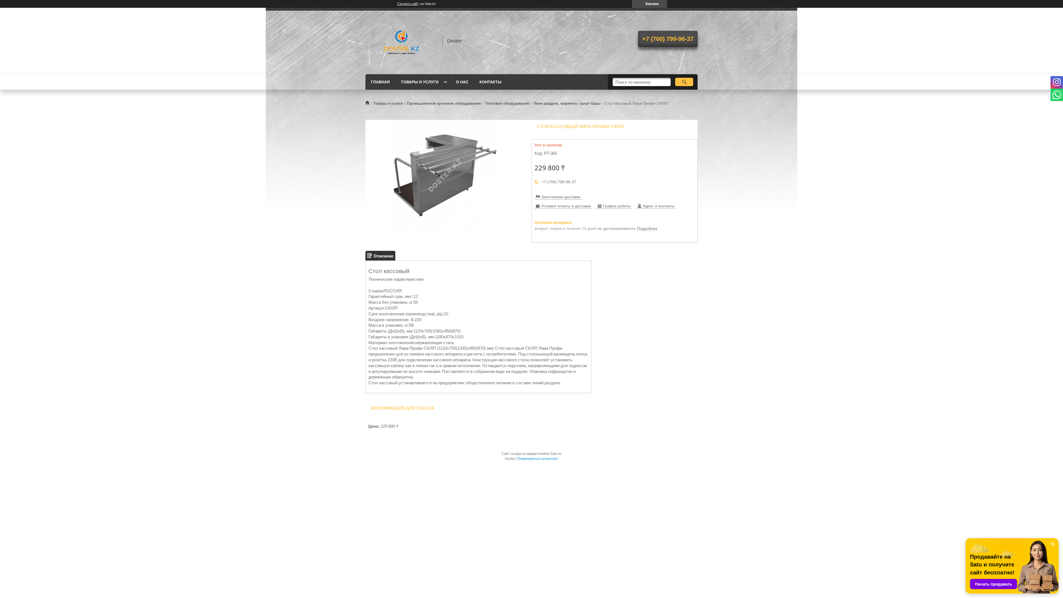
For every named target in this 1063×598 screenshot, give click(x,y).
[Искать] (684, 82)
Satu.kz (555, 454)
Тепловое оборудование (507, 103)
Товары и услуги (419, 82)
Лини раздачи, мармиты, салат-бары (566, 103)
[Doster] (401, 41)
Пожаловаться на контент (537, 459)
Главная (380, 82)
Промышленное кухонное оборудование (444, 103)
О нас (462, 82)
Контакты (490, 82)
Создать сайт (408, 4)
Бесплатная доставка (561, 197)
